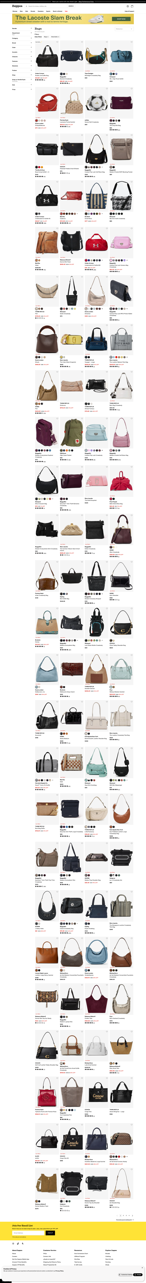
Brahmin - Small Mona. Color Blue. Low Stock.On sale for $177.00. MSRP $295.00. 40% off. (97, 202)
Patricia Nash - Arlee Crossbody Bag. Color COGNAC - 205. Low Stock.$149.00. (47, 582)
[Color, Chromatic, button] (66, 308)
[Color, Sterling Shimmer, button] (116, 120)
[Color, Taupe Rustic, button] (69, 213)
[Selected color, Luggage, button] (111, 970)
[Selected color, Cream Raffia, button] (36, 308)
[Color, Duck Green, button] (119, 875)
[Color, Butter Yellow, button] (113, 547)
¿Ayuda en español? (49, 1259)
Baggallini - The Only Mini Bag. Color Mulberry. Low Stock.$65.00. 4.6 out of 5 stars (121, 109)
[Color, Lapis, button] (66, 827)
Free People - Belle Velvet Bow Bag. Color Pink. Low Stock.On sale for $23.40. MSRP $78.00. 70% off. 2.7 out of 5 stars (121, 488)
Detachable (54, 37)
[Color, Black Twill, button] (64, 74)
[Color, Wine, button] (88, 875)
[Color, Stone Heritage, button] (94, 594)
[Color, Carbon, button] (121, 213)
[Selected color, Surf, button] (86, 780)
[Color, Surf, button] (72, 308)
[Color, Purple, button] (91, 213)
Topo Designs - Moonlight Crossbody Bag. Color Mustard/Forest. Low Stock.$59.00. (97, 62)
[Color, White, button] (39, 120)
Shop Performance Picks (86, 1)
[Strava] (23, 1243)
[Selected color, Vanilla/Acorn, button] (61, 1063)
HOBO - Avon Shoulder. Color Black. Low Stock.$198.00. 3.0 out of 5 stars (121, 582)
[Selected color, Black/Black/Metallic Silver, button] (36, 213)
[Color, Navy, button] (64, 450)
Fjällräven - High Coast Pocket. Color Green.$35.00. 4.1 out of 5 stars (72, 440)
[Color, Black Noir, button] (88, 923)
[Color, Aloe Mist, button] (116, 213)
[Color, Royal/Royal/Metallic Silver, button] (88, 260)
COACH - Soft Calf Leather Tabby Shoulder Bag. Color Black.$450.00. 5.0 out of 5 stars (47, 1052)
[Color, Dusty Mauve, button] (44, 450)
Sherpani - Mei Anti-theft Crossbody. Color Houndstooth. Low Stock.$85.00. (121, 202)
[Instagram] (13, 1243)
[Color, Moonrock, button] (99, 167)
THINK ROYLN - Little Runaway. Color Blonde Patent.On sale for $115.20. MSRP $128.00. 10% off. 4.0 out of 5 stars (97, 816)
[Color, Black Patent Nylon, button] (91, 827)
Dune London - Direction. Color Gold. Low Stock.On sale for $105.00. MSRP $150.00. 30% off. (97, 298)
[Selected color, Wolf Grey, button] (111, 357)
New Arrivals (109, 1259)
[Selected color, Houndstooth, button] (111, 213)
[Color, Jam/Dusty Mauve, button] (64, 499)
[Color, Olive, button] (97, 213)
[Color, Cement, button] (124, 357)
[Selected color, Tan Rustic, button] (36, 260)
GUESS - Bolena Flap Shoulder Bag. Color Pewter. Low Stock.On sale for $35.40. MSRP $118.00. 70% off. (97, 864)
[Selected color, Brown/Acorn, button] (61, 970)
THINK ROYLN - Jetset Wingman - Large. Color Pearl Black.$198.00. (121, 1098)
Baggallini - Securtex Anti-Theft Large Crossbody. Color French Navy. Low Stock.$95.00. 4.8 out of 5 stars (72, 816)
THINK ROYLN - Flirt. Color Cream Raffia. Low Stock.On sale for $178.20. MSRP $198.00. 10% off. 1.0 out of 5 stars (47, 298)
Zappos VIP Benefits (18, 1265)
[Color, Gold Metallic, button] (64, 1110)
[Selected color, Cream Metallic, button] (111, 687)
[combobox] (45, 6)
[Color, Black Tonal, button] (42, 780)
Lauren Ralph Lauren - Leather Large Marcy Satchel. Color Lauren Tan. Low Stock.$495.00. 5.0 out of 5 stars (47, 959)
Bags (45, 37)
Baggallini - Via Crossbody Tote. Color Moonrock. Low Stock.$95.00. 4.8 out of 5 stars (72, 1098)
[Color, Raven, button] (91, 780)
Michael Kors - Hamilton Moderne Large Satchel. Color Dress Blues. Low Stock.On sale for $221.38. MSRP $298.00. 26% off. (97, 1144)
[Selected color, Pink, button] (111, 499)
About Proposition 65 (49, 1265)
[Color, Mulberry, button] (64, 827)
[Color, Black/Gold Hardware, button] (66, 923)
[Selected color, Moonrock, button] (111, 167)
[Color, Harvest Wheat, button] (39, 403)
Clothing (108, 1256)
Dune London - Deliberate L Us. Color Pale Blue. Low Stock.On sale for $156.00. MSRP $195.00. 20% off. (47, 675)
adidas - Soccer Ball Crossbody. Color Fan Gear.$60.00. (97, 109)
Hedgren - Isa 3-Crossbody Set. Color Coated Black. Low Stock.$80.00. (121, 864)
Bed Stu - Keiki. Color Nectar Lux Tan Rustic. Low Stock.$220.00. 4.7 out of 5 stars (72, 769)
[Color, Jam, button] (88, 594)
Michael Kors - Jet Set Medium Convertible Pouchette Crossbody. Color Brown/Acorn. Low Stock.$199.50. (72, 959)
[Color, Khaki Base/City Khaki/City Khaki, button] (91, 260)
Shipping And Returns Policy (52, 1262)
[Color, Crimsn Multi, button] (119, 1156)
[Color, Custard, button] (121, 357)
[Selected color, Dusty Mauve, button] (111, 450)
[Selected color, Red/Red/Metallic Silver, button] (86, 260)
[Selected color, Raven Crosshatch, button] (36, 780)
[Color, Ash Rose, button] (39, 780)
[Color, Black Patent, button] (88, 357)
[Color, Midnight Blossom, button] (113, 450)
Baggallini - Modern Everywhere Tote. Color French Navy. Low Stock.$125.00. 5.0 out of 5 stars (72, 864)
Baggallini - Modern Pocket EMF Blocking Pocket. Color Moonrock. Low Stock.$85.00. (121, 155)
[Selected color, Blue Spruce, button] (111, 74)
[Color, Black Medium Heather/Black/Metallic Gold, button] (94, 260)
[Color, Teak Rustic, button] (72, 213)
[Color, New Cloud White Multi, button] (64, 357)
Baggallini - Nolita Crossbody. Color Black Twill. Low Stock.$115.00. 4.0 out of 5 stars (97, 536)
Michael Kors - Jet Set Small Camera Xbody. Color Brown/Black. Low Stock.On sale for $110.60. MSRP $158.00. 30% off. (121, 1144)
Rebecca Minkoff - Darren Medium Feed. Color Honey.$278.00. (47, 1190)
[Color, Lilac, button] (113, 260)
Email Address (18, 1233)
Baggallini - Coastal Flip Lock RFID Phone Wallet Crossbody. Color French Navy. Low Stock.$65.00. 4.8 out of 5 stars (121, 298)
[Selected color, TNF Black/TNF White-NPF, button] (36, 167)
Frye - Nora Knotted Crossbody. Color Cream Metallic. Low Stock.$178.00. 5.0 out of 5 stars (121, 1005)
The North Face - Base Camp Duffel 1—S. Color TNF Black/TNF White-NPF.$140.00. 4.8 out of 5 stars (47, 155)
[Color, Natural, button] (66, 733)
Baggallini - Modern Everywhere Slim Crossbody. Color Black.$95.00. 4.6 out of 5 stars (47, 536)
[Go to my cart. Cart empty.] (132, 6)
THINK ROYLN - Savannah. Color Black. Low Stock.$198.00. (47, 722)
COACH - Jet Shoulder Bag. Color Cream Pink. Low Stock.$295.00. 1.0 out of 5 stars (121, 1190)
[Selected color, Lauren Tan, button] (36, 970)
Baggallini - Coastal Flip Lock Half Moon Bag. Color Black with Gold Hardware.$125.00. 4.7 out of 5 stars (97, 155)
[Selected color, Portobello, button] (36, 875)
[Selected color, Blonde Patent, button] (86, 827)
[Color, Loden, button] (113, 970)
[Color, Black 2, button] (113, 1156)
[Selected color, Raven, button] (61, 308)
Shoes (107, 1265)
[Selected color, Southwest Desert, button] (111, 827)
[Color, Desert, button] (64, 308)
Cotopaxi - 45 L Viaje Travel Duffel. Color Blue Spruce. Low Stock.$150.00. (121, 62)
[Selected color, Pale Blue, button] (36, 687)
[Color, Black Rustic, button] (66, 213)
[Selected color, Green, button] (61, 450)
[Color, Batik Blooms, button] (116, 547)
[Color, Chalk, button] (113, 640)
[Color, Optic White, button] (121, 1156)
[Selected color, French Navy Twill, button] (61, 74)
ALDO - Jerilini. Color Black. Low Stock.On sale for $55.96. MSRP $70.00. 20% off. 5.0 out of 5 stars (47, 1144)
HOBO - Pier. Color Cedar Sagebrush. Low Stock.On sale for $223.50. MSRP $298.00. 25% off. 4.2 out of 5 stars (47, 392)
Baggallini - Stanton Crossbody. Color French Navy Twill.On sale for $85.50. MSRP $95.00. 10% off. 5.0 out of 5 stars (72, 62)
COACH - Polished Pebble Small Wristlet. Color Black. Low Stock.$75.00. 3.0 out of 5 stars (72, 155)
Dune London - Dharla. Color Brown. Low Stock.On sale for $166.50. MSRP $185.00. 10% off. (47, 346)
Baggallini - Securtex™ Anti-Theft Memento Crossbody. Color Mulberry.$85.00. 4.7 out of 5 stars (72, 488)
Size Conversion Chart (81, 1253)
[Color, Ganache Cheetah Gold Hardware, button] (94, 167)
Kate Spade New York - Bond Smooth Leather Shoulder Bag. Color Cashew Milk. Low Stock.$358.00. (97, 722)
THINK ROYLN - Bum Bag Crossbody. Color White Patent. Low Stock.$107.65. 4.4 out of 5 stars (121, 392)
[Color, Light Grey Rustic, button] (75, 213)
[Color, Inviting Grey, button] (66, 594)
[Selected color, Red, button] (36, 120)
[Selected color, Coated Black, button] (111, 875)
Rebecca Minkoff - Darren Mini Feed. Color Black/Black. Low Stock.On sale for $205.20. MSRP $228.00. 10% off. (72, 250)
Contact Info (47, 1256)
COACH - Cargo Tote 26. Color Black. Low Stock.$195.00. (72, 1144)
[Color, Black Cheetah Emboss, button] (64, 640)
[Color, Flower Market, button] (39, 450)
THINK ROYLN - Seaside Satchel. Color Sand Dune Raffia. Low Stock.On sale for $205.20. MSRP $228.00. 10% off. (97, 675)
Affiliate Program (79, 1256)
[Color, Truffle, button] (64, 733)
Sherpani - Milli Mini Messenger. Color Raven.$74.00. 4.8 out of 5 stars (121, 769)
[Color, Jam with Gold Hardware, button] (91, 167)
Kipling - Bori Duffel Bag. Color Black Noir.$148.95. (72, 582)
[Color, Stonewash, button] (88, 213)
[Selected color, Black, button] (111, 640)
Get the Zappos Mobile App (20, 1259)
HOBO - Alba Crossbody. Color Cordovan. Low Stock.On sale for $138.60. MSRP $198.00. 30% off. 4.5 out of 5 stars (121, 536)
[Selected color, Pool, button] (86, 450)
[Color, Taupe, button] (44, 357)
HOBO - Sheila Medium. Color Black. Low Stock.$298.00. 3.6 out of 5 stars (72, 722)
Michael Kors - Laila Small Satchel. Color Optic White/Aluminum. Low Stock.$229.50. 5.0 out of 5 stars (97, 1052)
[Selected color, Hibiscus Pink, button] (111, 260)
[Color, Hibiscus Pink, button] (88, 450)
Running (108, 1262)
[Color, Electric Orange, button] (116, 357)
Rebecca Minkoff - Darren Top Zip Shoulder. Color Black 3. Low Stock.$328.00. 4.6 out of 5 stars (97, 1190)
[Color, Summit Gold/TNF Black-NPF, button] (42, 167)
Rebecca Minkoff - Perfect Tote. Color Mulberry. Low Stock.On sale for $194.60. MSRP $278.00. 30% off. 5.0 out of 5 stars (97, 1005)
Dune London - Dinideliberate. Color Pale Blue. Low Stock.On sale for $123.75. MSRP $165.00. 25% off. (97, 959)
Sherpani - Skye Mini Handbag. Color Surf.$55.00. (97, 769)
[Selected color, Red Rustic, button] (61, 213)
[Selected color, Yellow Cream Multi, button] (61, 357)
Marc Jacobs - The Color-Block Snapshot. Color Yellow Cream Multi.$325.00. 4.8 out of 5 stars (72, 346)
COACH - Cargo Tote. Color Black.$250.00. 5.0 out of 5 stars (97, 1098)
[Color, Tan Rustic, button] (64, 213)
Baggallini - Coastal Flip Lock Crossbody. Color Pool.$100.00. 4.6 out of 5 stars (97, 440)
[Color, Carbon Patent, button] (88, 827)
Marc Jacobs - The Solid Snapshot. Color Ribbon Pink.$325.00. (97, 488)
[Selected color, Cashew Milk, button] (86, 733)
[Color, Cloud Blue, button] (113, 357)
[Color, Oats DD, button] (39, 260)
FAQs (45, 1253)
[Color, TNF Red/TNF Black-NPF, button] (39, 167)
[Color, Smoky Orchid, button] (113, 213)
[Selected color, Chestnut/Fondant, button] (111, 1063)
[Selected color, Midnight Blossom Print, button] (86, 594)
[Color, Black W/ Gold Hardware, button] (121, 308)
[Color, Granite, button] (119, 213)
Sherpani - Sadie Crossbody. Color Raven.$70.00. (72, 298)
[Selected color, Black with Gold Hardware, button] (86, 167)
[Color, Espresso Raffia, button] (42, 308)
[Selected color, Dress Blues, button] (86, 1156)
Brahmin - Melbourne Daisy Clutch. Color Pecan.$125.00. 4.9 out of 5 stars (72, 675)
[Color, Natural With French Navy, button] (66, 1110)
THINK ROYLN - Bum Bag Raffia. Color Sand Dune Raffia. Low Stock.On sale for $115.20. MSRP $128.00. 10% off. (47, 816)
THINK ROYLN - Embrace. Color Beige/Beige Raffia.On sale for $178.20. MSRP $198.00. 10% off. (72, 392)
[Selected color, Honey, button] (36, 1201)
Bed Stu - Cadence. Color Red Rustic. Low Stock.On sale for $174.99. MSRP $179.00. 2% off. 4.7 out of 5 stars (72, 202)
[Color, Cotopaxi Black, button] (113, 74)
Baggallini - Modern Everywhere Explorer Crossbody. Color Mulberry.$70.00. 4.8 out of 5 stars (47, 440)
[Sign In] (128, 6)
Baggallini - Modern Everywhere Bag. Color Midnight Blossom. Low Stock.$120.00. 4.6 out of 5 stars (72, 629)
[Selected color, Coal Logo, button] (36, 923)
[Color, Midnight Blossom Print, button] (113, 120)
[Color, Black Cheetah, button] (69, 923)
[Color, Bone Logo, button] (39, 923)
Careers (14, 1256)
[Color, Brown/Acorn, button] (64, 1063)
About (14, 1253)
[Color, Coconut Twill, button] (66, 74)
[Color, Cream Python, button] (91, 403)
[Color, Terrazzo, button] (69, 308)
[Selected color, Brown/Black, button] (111, 1156)
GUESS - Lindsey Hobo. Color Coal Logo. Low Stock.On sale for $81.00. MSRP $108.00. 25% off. (47, 912)
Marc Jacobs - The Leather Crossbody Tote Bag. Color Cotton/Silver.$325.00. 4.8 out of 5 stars (121, 722)
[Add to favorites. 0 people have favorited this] (57, 42)
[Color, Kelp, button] (113, 687)
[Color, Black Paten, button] (88, 403)
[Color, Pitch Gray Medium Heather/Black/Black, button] (39, 213)
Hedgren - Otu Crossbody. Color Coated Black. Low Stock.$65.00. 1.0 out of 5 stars (72, 1190)
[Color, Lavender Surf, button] (124, 260)
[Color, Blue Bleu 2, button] (64, 594)
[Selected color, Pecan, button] (61, 687)
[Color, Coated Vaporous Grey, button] (113, 875)
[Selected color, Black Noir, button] (61, 594)
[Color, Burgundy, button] (99, 308)
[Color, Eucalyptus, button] (50, 780)
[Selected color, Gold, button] (86, 308)
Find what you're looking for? (124, 1219)
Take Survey (78, 1262)
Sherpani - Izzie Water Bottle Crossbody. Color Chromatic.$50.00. (97, 629)
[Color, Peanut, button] (88, 1156)
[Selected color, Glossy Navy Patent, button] (86, 357)
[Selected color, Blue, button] (86, 213)
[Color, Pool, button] (119, 308)
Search (71, 6)
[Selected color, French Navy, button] (111, 308)
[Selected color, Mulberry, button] (111, 120)
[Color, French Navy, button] (97, 167)
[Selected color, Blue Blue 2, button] (86, 923)
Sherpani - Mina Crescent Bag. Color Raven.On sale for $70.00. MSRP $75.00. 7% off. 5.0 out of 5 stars (47, 488)
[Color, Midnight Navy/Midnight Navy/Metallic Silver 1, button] (99, 260)
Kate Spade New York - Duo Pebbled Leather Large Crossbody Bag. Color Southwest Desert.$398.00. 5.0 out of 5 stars (121, 816)
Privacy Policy (59, 1271)
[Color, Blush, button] (44, 120)
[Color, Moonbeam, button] (44, 780)
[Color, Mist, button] (119, 450)
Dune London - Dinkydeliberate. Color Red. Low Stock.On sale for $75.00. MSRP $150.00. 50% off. (47, 109)
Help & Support (129, 11)
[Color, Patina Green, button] (69, 450)
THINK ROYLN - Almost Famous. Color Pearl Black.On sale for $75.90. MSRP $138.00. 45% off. (97, 392)
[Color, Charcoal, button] (72, 827)
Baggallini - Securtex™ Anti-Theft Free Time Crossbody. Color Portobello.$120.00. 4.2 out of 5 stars (47, 864)
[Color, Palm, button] (39, 499)
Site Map (77, 1259)
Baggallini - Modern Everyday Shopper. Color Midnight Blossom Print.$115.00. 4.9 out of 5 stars (97, 582)
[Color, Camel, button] (119, 357)
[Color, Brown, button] (97, 308)
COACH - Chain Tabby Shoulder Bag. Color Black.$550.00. (121, 629)
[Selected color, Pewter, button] (86, 875)
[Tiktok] (18, 1243)
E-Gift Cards (78, 1265)
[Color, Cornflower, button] (50, 450)
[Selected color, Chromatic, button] (86, 640)
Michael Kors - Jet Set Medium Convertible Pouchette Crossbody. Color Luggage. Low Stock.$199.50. (121, 959)
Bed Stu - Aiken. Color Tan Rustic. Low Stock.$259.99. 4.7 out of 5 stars (47, 250)
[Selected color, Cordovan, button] (111, 547)
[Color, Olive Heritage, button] (91, 594)
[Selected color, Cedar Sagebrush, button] (36, 403)
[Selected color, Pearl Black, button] (86, 403)
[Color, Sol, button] (75, 308)
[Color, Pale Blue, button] (94, 308)
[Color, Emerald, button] (113, 499)
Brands (107, 1253)
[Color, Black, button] (119, 120)
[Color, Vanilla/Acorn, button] (64, 970)
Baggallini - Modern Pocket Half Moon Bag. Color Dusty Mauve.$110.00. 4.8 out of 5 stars (121, 440)
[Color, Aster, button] (116, 74)
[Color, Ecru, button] (42, 120)
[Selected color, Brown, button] (36, 357)
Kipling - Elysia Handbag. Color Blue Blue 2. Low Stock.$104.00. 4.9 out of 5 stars (97, 912)
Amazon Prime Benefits (19, 1262)
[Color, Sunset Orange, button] (66, 450)
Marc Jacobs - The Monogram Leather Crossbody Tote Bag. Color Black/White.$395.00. (121, 912)
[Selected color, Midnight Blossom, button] (61, 640)
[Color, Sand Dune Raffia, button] (39, 308)
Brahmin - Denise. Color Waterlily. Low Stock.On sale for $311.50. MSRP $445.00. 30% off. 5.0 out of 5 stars (47, 629)
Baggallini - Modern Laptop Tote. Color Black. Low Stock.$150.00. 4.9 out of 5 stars (72, 1005)
